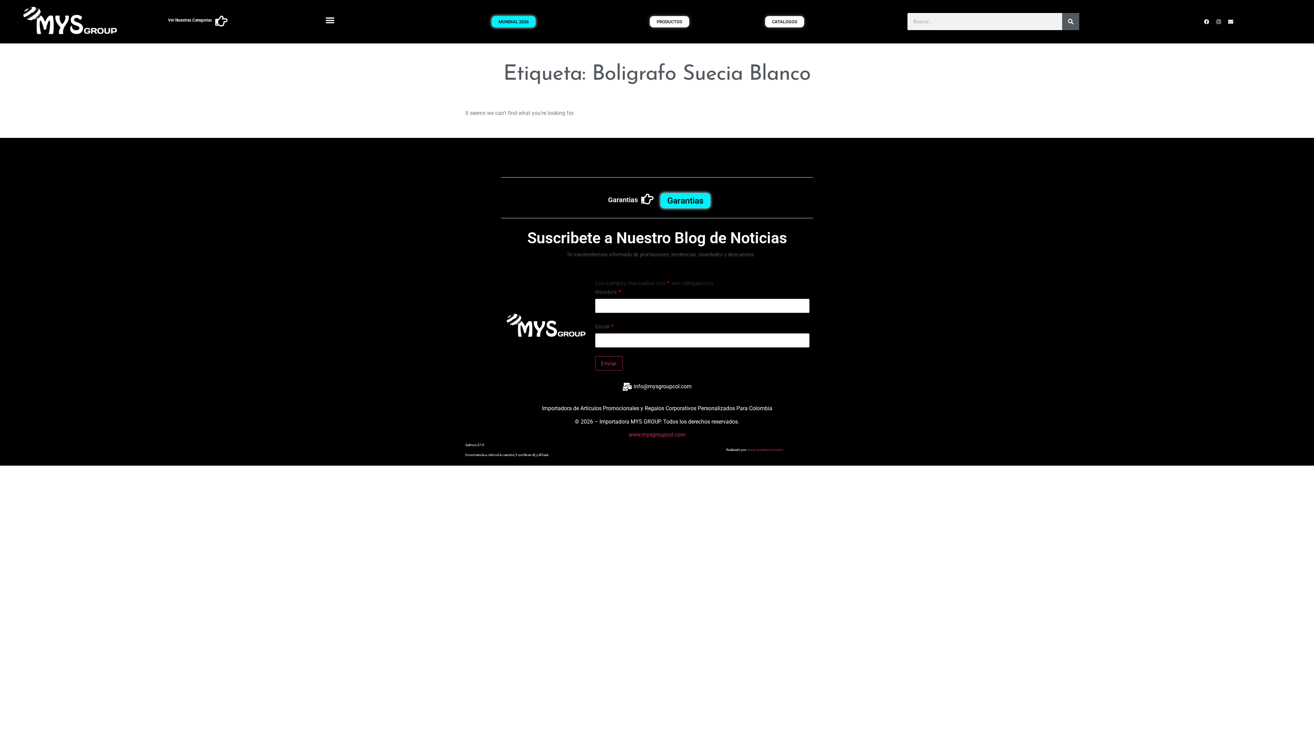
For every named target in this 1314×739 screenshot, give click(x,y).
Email (604, 326)
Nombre (608, 292)
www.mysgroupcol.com (657, 434)
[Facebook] (1207, 21)
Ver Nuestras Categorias (190, 20)
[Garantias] (647, 199)
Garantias (623, 200)
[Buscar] (1070, 21)
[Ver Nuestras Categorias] (221, 21)
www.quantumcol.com (765, 450)
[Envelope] (1231, 21)
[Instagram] (1219, 21)
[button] (330, 20)
